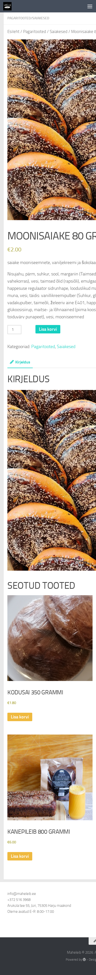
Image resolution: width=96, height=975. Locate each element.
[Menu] (90, 6)
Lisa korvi (48, 329)
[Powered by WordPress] (84, 959)
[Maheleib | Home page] (8, 6)
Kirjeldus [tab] (22, 362)
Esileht (13, 31)
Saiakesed (40, 18)
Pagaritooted (19, 18)
